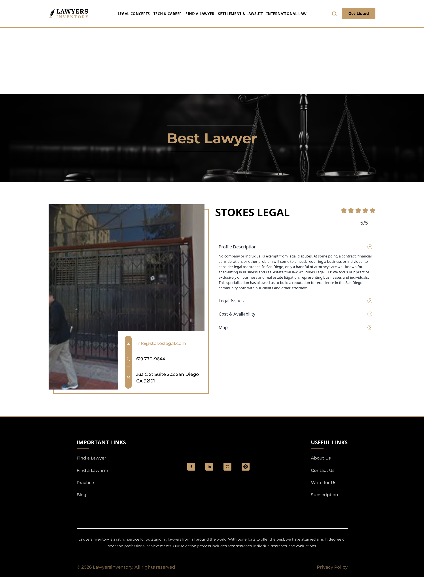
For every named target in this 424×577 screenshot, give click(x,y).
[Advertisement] (212, 61)
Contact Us (323, 470)
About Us (321, 458)
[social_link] (191, 467)
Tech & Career (167, 13)
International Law (286, 13)
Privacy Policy (332, 567)
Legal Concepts (134, 13)
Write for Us (323, 482)
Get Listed (358, 13)
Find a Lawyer (200, 13)
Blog (81, 494)
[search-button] (334, 13)
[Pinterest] (246, 467)
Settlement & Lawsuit (240, 13)
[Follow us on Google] (101, 507)
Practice (85, 482)
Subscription (324, 494)
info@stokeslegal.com (161, 343)
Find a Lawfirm (92, 470)
